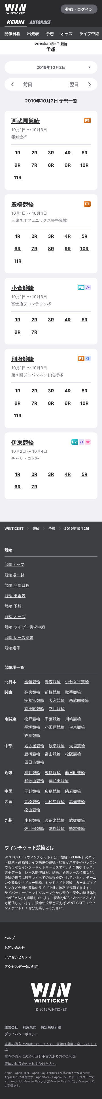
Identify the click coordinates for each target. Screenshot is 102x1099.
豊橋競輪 (22, 204)
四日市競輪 (34, 762)
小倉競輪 (22, 288)
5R (85, 236)
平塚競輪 (32, 727)
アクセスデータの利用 (22, 966)
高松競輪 (32, 801)
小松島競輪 (55, 801)
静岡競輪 (32, 735)
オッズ (67, 33)
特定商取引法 (51, 1027)
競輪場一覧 (14, 574)
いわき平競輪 (77, 681)
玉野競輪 (32, 791)
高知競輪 (77, 801)
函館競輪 (32, 681)
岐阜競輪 (57, 745)
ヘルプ (10, 938)
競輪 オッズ (15, 616)
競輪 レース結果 (19, 637)
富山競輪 (53, 753)
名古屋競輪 (34, 745)
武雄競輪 (77, 820)
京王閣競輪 (34, 708)
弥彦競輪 (32, 692)
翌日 (74, 84)
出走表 (33, 33)
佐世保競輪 (34, 828)
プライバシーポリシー (22, 1034)
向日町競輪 (75, 772)
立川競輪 (57, 708)
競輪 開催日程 (17, 585)
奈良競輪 (53, 772)
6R (17, 248)
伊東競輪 (22, 442)
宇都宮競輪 (34, 700)
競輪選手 (12, 647)
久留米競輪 (55, 820)
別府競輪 (22, 359)
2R (34, 236)
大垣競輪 (77, 745)
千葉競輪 (53, 718)
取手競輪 (73, 692)
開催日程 (12, 33)
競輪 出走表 (15, 595)
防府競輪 (73, 791)
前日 (27, 84)
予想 (50, 33)
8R (51, 248)
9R (68, 248)
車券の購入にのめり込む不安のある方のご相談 (40, 1056)
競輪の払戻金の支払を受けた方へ (30, 1063)
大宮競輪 (57, 700)
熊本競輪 (77, 828)
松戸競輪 (32, 718)
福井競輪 (32, 772)
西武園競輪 (25, 121)
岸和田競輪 (59, 780)
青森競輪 (53, 681)
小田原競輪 (55, 727)
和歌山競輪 (34, 780)
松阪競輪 (73, 753)
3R (51, 236)
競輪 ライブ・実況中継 (25, 627)
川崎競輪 (73, 718)
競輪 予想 (13, 606)
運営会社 (11, 1027)
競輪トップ (14, 564)
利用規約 (29, 1027)
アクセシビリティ (18, 957)
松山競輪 (32, 809)
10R (84, 248)
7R (34, 248)
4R (68, 236)
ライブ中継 (89, 33)
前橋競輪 (53, 692)
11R (18, 261)
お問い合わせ (15, 947)
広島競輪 (53, 791)
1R (17, 236)
